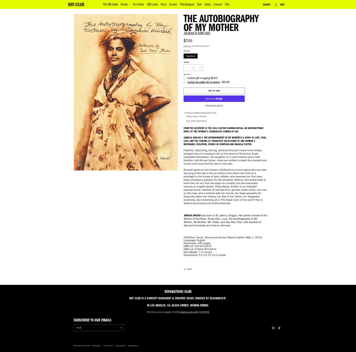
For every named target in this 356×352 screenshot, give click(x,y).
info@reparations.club (189, 312)
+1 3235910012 (204, 312)
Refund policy (96, 345)
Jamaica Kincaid (197, 33)
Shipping (187, 46)
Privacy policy (108, 345)
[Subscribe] (121, 327)
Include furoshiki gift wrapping (204, 82)
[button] (125, 4)
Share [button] (189, 269)
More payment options (214, 105)
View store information (196, 121)
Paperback (190, 56)
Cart (282, 4)
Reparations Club (84, 345)
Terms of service (121, 345)
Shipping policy (133, 345)
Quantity (186, 62)
